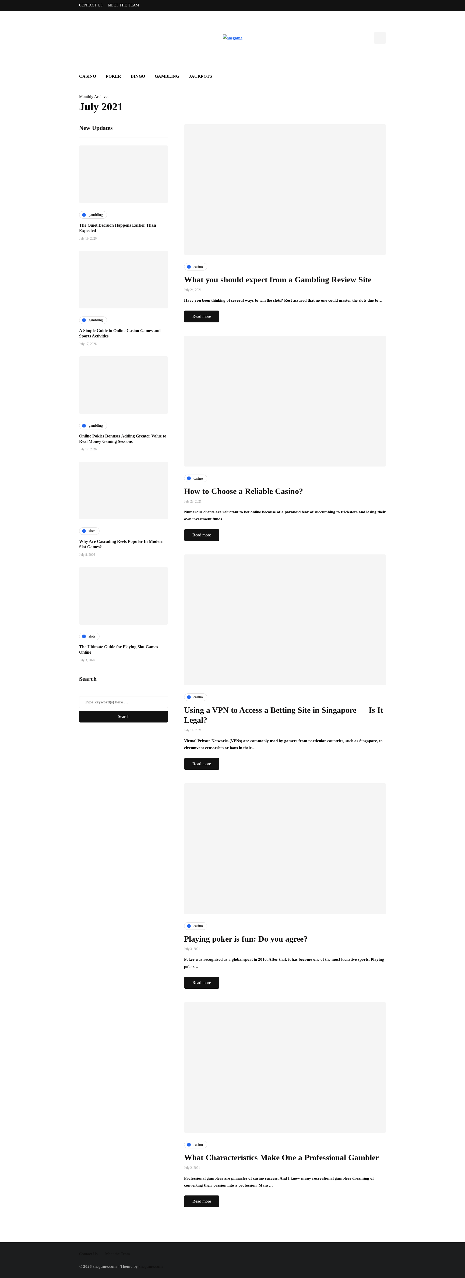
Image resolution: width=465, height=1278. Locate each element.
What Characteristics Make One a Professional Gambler (281, 1157)
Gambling (167, 76)
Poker (113, 76)
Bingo (138, 76)
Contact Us (91, 5)
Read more (201, 316)
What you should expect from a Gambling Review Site (277, 279)
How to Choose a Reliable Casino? (243, 491)
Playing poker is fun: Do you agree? (246, 938)
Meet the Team (123, 5)
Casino (87, 76)
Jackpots (200, 76)
